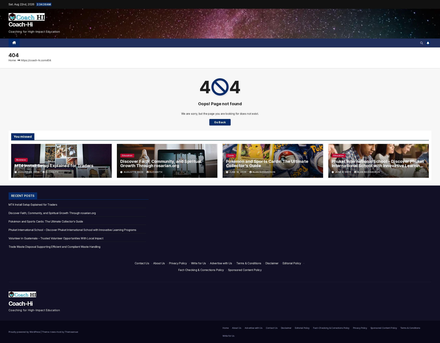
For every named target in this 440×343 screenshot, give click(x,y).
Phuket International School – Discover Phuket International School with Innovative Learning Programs (378, 165)
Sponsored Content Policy (245, 270)
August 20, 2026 (29, 172)
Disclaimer (272, 263)
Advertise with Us (221, 263)
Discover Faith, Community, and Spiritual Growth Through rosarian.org (160, 163)
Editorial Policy (292, 263)
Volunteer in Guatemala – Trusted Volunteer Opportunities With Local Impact (56, 238)
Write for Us (198, 263)
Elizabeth (52, 172)
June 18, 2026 (238, 172)
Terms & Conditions (248, 263)
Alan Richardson (263, 172)
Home (12, 60)
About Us (159, 263)
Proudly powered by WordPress (25, 331)
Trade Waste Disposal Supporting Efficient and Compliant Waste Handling (54, 246)
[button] (421, 43)
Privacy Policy (178, 263)
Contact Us (142, 263)
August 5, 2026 (134, 172)
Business (21, 160)
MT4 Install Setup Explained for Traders (54, 165)
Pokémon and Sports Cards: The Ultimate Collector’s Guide (267, 163)
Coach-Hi (20, 24)
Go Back (220, 122)
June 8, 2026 (343, 172)
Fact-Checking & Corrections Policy (201, 270)
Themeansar (71, 331)
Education (127, 155)
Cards (231, 155)
